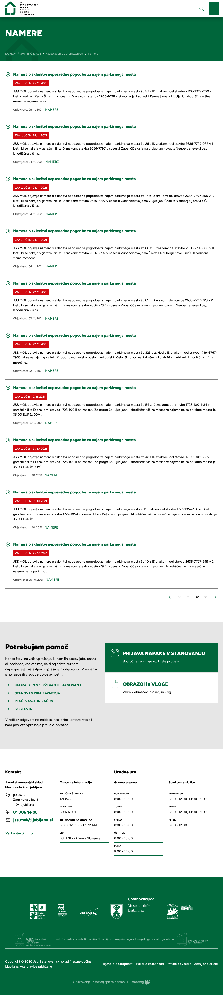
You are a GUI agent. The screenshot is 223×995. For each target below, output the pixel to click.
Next (214, 597)
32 (197, 597)
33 (205, 597)
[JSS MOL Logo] (21, 8)
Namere (52, 110)
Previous (170, 597)
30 (179, 597)
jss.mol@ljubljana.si (33, 820)
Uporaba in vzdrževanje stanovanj (48, 685)
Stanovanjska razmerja (37, 693)
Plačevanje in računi (34, 701)
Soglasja (23, 709)
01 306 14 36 (25, 812)
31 (188, 597)
